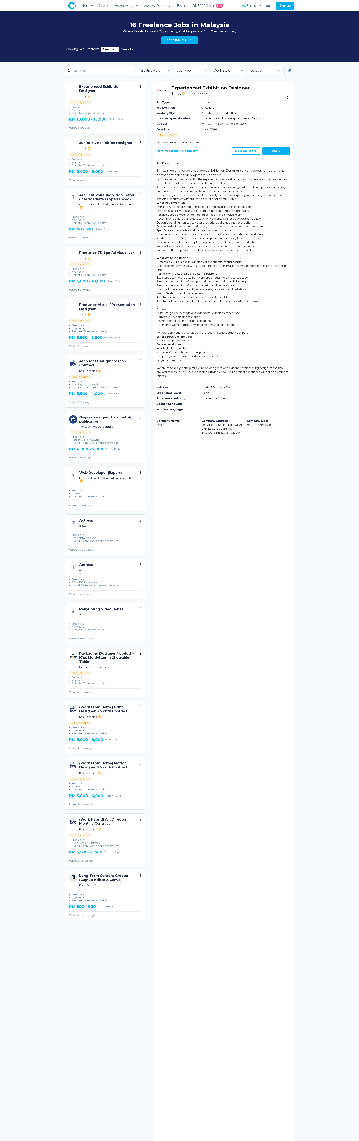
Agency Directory (157, 5)
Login (268, 5)
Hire (86, 5)
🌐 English (250, 5)
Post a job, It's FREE (179, 40)
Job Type (184, 70)
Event (181, 5)
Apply (276, 151)
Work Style (222, 70)
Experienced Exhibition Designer (210, 88)
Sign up (285, 5)
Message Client (245, 151)
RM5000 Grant (207, 5)
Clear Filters (128, 49)
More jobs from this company (177, 150)
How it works (124, 5)
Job (102, 5)
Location (257, 70)
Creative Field (150, 70)
